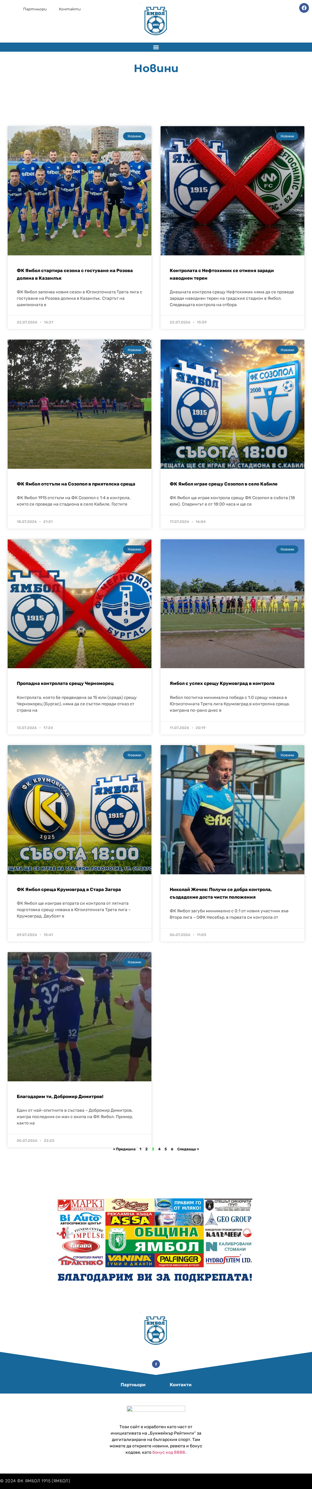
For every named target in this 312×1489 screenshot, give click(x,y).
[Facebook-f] (156, 1364)
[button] (156, 47)
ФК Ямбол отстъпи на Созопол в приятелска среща (76, 484)
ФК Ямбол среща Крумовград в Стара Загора (69, 889)
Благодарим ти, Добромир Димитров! (60, 1096)
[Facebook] (304, 8)
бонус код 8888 (168, 1452)
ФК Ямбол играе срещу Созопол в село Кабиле (224, 484)
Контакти (70, 9)
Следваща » (188, 1149)
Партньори (35, 9)
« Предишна (124, 1149)
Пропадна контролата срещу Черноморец (65, 683)
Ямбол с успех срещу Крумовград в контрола (222, 683)
